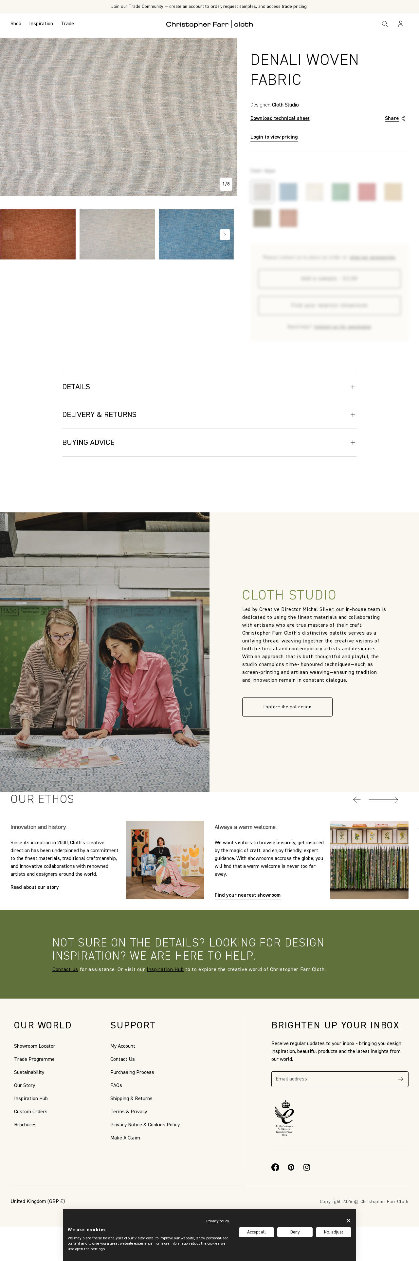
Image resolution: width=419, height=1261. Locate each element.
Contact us (65, 969)
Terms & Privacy (128, 1112)
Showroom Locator (34, 1046)
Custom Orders (30, 1112)
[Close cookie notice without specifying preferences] (348, 1220)
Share (392, 118)
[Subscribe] (401, 1079)
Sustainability (29, 1072)
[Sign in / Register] (400, 24)
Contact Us (122, 1059)
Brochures (25, 1125)
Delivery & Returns (99, 415)
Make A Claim (125, 1138)
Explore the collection (287, 707)
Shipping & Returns (131, 1098)
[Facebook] (275, 1167)
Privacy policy (217, 1221)
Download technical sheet (280, 118)
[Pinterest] (291, 1167)
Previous (8, 234)
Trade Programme (34, 1059)
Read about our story (34, 887)
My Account (122, 1046)
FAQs (116, 1085)
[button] (357, 799)
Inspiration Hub (165, 969)
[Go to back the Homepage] (210, 23)
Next (225, 234)
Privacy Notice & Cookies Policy (145, 1125)
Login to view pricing (274, 137)
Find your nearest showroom (329, 305)
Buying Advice (88, 443)
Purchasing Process (132, 1072)
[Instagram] (307, 1167)
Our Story (24, 1085)
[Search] (385, 24)
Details (76, 387)
